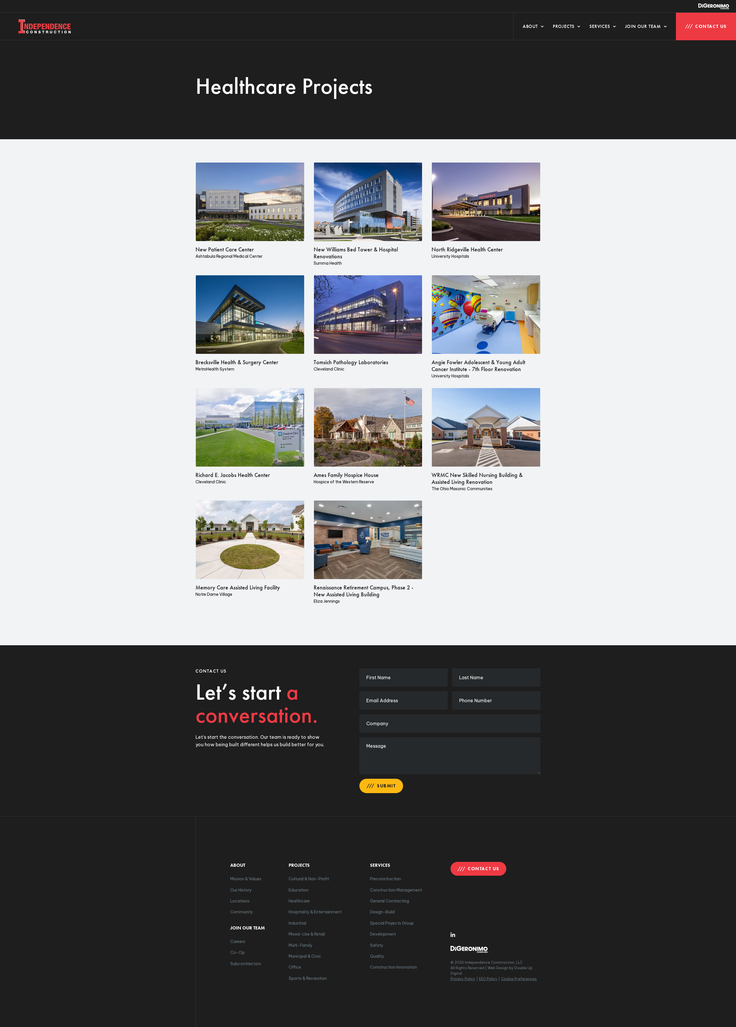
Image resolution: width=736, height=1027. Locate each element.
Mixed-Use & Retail (307, 934)
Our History (241, 890)
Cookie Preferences (519, 979)
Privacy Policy (463, 979)
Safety (376, 945)
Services (599, 26)
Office (295, 967)
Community (241, 912)
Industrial (297, 923)
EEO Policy (488, 979)
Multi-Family (301, 945)
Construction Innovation (393, 967)
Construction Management (396, 890)
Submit (386, 786)
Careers (237, 941)
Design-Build (382, 912)
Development (383, 934)
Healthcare (299, 901)
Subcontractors (245, 963)
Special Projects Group (392, 923)
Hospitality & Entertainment (315, 912)
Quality (377, 956)
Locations (240, 901)
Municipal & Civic (305, 956)
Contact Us (711, 26)
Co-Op (237, 952)
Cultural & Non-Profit (309, 878)
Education (298, 890)
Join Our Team (643, 26)
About (530, 26)
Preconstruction (385, 878)
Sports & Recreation (308, 978)
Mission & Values (245, 878)
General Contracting (389, 901)
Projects (563, 26)
